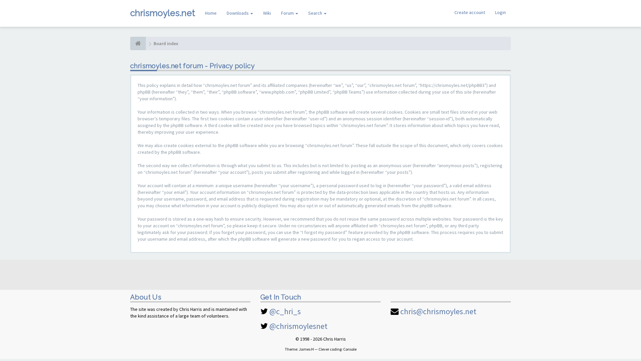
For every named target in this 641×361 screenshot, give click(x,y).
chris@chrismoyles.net (438, 311)
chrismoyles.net (162, 13)
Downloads (238, 13)
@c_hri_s (285, 311)
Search (315, 13)
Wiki (267, 13)
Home (211, 13)
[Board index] (138, 43)
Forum (288, 13)
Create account (469, 12)
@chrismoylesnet (298, 326)
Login (500, 12)
